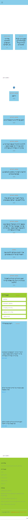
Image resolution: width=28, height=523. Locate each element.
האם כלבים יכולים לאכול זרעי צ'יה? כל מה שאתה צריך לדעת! (13, 501)
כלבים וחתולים (7, 303)
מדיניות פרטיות (8, 308)
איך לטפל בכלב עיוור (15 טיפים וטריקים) (9, 498)
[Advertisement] (14, 67)
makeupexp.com (15, 512)
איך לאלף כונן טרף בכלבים (6, 490)
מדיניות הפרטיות (23, 512)
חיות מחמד (6, 316)
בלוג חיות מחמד (8, 312)
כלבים (5, 299)
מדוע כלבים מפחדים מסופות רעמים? (8, 504)
